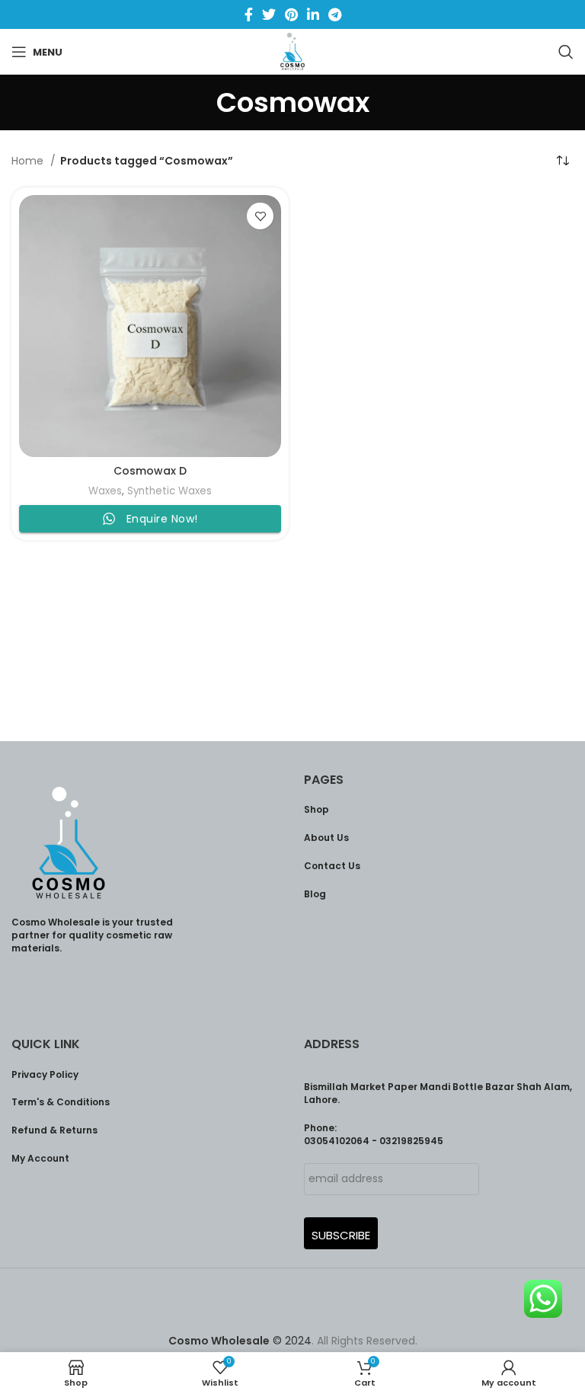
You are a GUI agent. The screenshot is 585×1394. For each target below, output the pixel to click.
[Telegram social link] (335, 14)
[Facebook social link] (248, 14)
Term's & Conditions (60, 1101)
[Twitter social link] (268, 14)
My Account (40, 1158)
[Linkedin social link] (313, 14)
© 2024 (240, 1340)
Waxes (105, 491)
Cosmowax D (150, 470)
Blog (315, 893)
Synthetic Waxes (169, 491)
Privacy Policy (44, 1074)
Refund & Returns (54, 1130)
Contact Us (332, 865)
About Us (326, 837)
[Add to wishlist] (260, 216)
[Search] (566, 52)
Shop (316, 809)
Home (28, 160)
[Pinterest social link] (291, 14)
